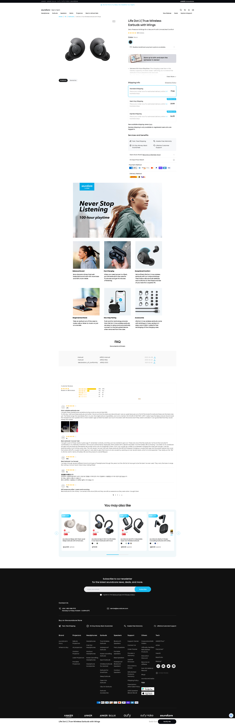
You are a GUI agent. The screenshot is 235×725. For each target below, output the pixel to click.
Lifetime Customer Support (166, 626)
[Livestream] (193, 10)
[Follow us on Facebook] (163, 666)
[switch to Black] (130, 42)
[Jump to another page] (155, 357)
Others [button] (144, 635)
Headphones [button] (91, 635)
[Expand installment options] (174, 47)
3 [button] (117, 495)
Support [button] (131, 635)
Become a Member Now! (152, 155)
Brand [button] (61, 635)
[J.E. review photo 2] (74, 426)
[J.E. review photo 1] (65, 426)
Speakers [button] (118, 635)
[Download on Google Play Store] (147, 689)
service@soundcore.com (119, 608)
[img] (131, 168)
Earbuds (71, 17)
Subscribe (143, 589)
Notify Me (167, 722)
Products (63, 80)
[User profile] (189, 10)
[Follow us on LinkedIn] (174, 666)
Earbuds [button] (103, 635)
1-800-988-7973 (71, 608)
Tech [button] (158, 635)
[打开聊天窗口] (231, 715)
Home (61, 17)
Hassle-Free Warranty (135, 626)
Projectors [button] (77, 635)
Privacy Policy (130, 595)
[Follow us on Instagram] (158, 666)
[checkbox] (101, 595)
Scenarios (73, 80)
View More (170, 77)
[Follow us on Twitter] (168, 666)
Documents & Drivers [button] (117, 346)
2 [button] (115, 495)
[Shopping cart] (185, 10)
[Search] (181, 10)
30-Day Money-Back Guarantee (101, 626)
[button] (152, 47)
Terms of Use (116, 595)
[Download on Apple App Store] (147, 693)
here (150, 124)
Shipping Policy (170, 83)
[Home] (50, 10)
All (65, 17)
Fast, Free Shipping (68, 626)
